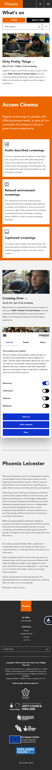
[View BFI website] (26, 728)
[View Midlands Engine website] (25, 750)
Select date (38, 20)
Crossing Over (13, 298)
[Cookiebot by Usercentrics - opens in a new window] (38, 335)
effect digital (28, 763)
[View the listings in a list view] (46, 27)
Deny (26, 432)
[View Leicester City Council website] (26, 693)
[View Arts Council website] (25, 706)
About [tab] (42, 342)
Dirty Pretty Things (17, 61)
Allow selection (26, 424)
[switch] (45, 391)
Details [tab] (26, 342)
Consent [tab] (9, 342)
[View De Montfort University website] (25, 717)
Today (14, 20)
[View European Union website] (25, 739)
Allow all (26, 417)
